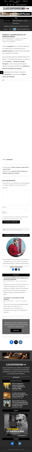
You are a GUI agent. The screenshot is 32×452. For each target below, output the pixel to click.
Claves (20, 390)
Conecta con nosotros (16, 267)
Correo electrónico (4, 213)
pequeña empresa (7, 51)
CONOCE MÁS (16, 377)
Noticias (21, 397)
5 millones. (9, 61)
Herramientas (18, 40)
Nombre (4, 208)
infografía (8, 74)
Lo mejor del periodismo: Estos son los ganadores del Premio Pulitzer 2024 (19, 394)
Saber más (16, 330)
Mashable (10, 159)
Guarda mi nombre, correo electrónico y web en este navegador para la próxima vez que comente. (14, 217)
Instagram (12, 41)
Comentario (4, 188)
